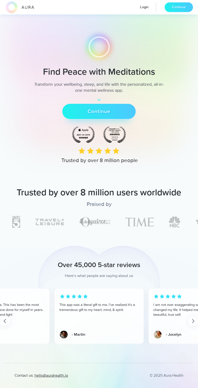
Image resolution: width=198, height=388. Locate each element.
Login (144, 7)
